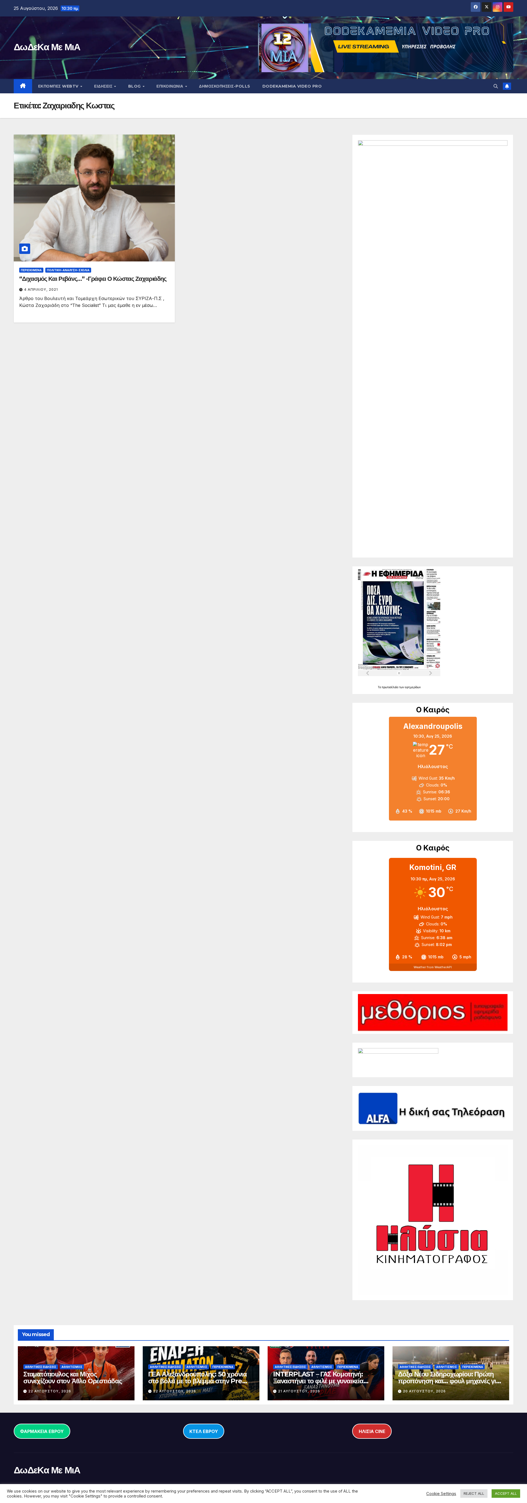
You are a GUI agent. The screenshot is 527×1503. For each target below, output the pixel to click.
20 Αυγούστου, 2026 (424, 1391)
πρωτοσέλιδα (390, 687)
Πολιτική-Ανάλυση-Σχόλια (68, 270)
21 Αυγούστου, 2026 (299, 1391)
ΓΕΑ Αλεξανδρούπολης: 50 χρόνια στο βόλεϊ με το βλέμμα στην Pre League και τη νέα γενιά (197, 1381)
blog (135, 86)
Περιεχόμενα (31, 270)
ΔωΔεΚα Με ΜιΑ (47, 47)
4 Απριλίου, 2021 (41, 289)
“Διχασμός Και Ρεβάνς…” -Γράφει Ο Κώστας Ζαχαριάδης (92, 278)
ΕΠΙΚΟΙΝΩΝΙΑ (170, 86)
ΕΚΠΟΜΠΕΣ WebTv (59, 86)
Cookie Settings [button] (441, 1493)
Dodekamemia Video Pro (292, 86)
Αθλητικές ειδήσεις (40, 1366)
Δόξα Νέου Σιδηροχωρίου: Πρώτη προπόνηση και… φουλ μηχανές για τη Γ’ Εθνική (449, 1381)
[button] (495, 86)
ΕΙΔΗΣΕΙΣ (104, 86)
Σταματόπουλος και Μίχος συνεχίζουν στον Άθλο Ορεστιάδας (72, 1377)
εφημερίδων (413, 687)
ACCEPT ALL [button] (506, 1493)
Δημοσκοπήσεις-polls (224, 86)
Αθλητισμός (71, 1366)
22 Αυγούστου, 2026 (49, 1391)
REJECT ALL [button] (474, 1493)
